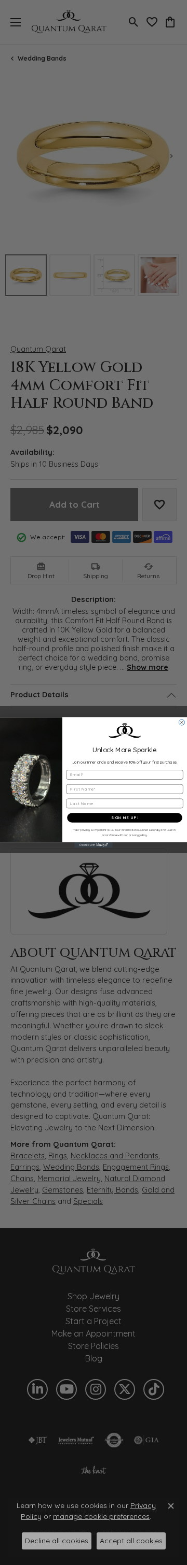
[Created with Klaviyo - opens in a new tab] (93, 845)
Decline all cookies (56, 1540)
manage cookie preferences (101, 1516)
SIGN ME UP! (125, 817)
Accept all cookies (131, 1540)
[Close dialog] (181, 722)
